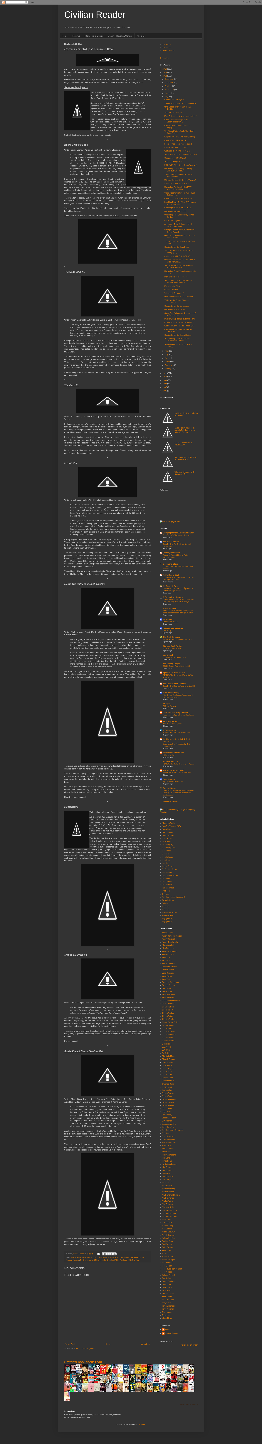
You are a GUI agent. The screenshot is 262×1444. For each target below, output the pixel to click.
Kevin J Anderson (169, 1164)
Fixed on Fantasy (170, 762)
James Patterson (169, 1099)
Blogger (142, 1424)
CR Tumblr (166, 45)
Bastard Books (169, 788)
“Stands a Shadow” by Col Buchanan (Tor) (185, 473)
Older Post (145, 1344)
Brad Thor (166, 979)
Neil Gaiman (167, 1229)
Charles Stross (168, 1007)
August (168, 93)
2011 (165, 373)
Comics (106, 1257)
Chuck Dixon (97, 1257)
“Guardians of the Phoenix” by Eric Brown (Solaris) (178, 175)
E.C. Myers (166, 1047)
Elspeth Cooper (168, 1059)
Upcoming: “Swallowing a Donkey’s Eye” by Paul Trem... (179, 170)
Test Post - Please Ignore (172, 724)
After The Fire (76, 1257)
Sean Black (166, 1290)
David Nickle (167, 1044)
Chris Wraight (167, 1016)
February (169, 365)
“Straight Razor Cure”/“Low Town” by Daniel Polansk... (179, 231)
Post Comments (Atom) (85, 1349)
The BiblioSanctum (171, 542)
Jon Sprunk (166, 1133)
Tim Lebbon (167, 1312)
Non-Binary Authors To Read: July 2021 (177, 639)
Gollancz (165, 854)
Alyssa (168, 1329)
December (169, 79)
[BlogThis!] (106, 1253)
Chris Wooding (168, 1013)
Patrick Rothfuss (168, 1238)
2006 (165, 391)
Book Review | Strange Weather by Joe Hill (179, 686)
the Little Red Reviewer (173, 628)
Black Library (167, 832)
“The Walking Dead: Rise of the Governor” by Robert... (177, 340)
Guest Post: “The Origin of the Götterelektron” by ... (176, 121)
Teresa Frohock (168, 1306)
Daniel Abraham (168, 1031)
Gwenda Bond (168, 1084)
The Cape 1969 (125, 1260)
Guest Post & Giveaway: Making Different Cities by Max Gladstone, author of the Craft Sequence (178, 793)
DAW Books (167, 839)
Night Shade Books (170, 875)
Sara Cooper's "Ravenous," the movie (177, 535)
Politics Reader (168, 51)
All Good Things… (169, 706)
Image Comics (168, 866)
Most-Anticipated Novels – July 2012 (179, 322)
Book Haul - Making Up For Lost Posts (177, 773)
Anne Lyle (166, 958)
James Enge (167, 1096)
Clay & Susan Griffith (170, 1022)
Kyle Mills (166, 1173)
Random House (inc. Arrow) (173, 897)
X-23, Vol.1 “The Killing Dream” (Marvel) (180, 165)
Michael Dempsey (169, 1216)
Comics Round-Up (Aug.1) (175, 100)
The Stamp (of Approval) (173, 770)
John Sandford (168, 1127)
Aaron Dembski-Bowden (172, 936)
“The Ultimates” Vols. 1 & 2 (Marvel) (178, 297)
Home (65, 36)
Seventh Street (168, 900)
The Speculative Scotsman (174, 684)
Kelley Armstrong (169, 1155)
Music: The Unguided (173, 221)
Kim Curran (166, 1167)
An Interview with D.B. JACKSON (177, 256)
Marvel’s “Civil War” (172, 286)
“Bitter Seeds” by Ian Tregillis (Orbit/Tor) (180, 154)
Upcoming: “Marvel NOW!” (175, 309)
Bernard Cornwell (169, 967)
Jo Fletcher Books (169, 869)
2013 (165, 72)
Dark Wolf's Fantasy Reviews (175, 713)
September (169, 90)
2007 (165, 387)
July (166, 97)
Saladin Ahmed (168, 1275)
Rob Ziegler (167, 1266)
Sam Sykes (166, 1278)
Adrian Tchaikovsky (170, 942)
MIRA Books (167, 872)
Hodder (165, 863)
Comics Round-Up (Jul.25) (175, 140)
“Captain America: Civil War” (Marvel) (179, 137)
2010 (165, 377)
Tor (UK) (165, 906)
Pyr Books (166, 891)
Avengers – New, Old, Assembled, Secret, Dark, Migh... (178, 225)
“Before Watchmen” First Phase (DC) (179, 326)
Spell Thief (115, 1260)
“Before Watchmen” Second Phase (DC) (180, 103)
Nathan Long (167, 1226)
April (167, 358)
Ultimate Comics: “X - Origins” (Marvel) (180, 180)
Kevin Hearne (167, 1161)
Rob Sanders (167, 1263)
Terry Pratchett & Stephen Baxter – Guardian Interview (178, 266)
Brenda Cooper (168, 985)
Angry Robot (167, 829)
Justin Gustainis (168, 1139)
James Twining (168, 1105)
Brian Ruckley (168, 998)
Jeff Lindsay (167, 1115)
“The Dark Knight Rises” (174, 162)
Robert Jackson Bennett (172, 1269)
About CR (141, 36)
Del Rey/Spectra (169, 848)
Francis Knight (168, 1062)
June (167, 351)
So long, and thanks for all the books (176, 732)
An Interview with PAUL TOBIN (176, 184)
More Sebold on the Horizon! (176, 277)
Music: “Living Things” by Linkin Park (179, 319)
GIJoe (112, 1257)
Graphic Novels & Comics (120, 36)
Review (83, 1260)
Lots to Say (167, 631)
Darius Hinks (167, 1038)
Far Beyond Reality (171, 693)
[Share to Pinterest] (115, 1253)
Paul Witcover (167, 1244)
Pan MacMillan (168, 888)
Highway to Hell (168, 755)
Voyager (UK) (167, 919)
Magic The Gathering (133, 1257)
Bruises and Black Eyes (173, 753)
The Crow (135, 1260)
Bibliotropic (168, 619)
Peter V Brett (167, 1250)
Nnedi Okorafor (168, 1235)
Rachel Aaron (167, 1256)
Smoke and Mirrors (93, 1260)
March (167, 362)
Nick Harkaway (168, 1232)
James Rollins (168, 1102)
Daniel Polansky (169, 1034)
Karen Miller (167, 1145)
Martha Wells (167, 1201)
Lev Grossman (168, 1176)
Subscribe (164, 58)
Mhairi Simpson (169, 608)
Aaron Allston (167, 933)
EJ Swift (165, 1053)
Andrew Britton (168, 954)
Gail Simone (167, 1072)
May (167, 355)
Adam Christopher (169, 939)
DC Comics (166, 842)
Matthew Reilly (168, 1207)
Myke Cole (166, 1220)
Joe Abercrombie (169, 1124)
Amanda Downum (169, 951)
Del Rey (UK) (167, 845)
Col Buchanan (168, 1025)
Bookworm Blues (170, 564)
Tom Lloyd (166, 1315)
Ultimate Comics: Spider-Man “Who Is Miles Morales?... (179, 261)
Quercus (165, 894)
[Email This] (103, 1253)
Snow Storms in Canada (172, 648)
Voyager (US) (167, 922)
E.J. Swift (166, 1050)
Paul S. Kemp (167, 1241)
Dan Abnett (166, 1028)
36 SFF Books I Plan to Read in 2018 (176, 666)
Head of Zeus (167, 857)
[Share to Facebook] (112, 1253)
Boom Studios (168, 835)
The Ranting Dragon (171, 664)
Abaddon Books (168, 823)
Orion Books (167, 885)
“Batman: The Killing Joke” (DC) (177, 151)
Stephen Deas (168, 1293)
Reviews (76, 36)
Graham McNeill (168, 1081)
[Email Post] (99, 1254)
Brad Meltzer (167, 976)
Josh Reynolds (168, 1136)
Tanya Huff (166, 1303)
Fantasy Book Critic (171, 553)
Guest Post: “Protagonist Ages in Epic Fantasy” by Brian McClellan (185, 430)
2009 (165, 380)
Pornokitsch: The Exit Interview (174, 657)
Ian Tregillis (167, 1090)
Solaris (165, 903)
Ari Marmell (166, 961)
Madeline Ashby (168, 1189)
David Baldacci (168, 1041)
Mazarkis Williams (169, 1210)
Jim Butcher (167, 1121)
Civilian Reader (94, 15)
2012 (165, 76)
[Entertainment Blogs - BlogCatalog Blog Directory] (179, 812)
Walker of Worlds (170, 801)
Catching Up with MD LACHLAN (177, 208)
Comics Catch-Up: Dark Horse (176, 247)
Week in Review (171, 290)
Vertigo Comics (168, 915)
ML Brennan (167, 1186)
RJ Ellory (166, 1253)
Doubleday (166, 851)
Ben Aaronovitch (169, 964)
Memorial (76, 1260)
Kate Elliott (166, 1152)
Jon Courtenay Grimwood (172, 1130)
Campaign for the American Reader (178, 533)
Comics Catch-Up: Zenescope (176, 306)
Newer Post (70, 1344)
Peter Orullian (167, 1247)
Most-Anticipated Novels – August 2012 (180, 116)
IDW (116, 1257)
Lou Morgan (167, 1179)
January (168, 369)
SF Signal (167, 704)
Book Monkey (169, 779)
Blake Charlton (168, 970)
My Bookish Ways (170, 586)
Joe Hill (121, 1257)
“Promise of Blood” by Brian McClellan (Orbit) (186, 458)
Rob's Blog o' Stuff (171, 575)
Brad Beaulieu (168, 973)
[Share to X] (109, 1253)
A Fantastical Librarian (173, 597)
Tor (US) (165, 909)
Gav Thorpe (167, 1075)
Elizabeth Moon (168, 1056)
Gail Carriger (167, 1069)
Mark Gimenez (168, 1198)
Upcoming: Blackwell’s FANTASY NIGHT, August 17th (177, 188)
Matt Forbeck (167, 1204)
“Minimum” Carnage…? (174, 293)
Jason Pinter (167, 1109)
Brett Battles (167, 991)
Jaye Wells (166, 1112)
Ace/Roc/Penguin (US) (171, 826)
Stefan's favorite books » (189, 1404)
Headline (166, 860)
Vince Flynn (167, 1318)
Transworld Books (169, 912)
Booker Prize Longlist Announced (178, 144)
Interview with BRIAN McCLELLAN (183, 444)
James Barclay (168, 1093)
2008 (165, 384)
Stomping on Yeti (170, 721)
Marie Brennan (168, 1192)
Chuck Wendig (168, 1019)
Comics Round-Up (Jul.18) (175, 158)
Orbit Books (167, 882)
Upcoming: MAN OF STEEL (175, 211)
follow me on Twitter (189, 1345)
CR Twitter (166, 48)
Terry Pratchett (168, 1309)
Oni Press (166, 879)
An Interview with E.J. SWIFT (176, 147)
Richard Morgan (168, 1260)
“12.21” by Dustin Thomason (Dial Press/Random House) (178, 281)
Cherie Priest (167, 1010)
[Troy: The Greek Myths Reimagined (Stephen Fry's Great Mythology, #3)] (139, 1373)
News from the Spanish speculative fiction (178, 715)
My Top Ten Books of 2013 (173, 781)
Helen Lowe (167, 1087)
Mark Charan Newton (171, 1195)
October (168, 86)
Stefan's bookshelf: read (83, 1362)
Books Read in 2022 (170, 622)
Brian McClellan (168, 994)
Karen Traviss (167, 1149)
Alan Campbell (168, 945)
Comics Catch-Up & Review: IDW (178, 198)
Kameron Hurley (169, 1142)
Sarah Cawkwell (169, 1281)
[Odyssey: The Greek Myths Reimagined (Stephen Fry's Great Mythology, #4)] (127, 1373)
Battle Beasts (87, 1257)
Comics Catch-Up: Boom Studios (177, 335)
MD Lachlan (167, 1183)
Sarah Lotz (166, 1284)
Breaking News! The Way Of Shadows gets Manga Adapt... (180, 203)
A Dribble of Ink (169, 730)
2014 (165, 69)
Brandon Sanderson (170, 982)
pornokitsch (168, 655)
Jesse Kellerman (169, 1118)
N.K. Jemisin (167, 1223)
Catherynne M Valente (171, 1001)
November (169, 82)
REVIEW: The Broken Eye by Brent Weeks (179, 764)
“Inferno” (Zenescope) (173, 113)
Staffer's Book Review (172, 646)
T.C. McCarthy (168, 1300)
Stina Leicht (167, 1297)
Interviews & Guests (94, 36)
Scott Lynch (167, 1287)
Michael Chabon (169, 1213)
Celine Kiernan (168, 1004)
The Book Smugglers (172, 637)
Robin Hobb (167, 1272)
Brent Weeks (167, 988)
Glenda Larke (167, 1078)
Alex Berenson (168, 948)
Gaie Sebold (167, 1065)
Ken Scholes (167, 1158)
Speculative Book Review (174, 673)
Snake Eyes (105, 1260)
